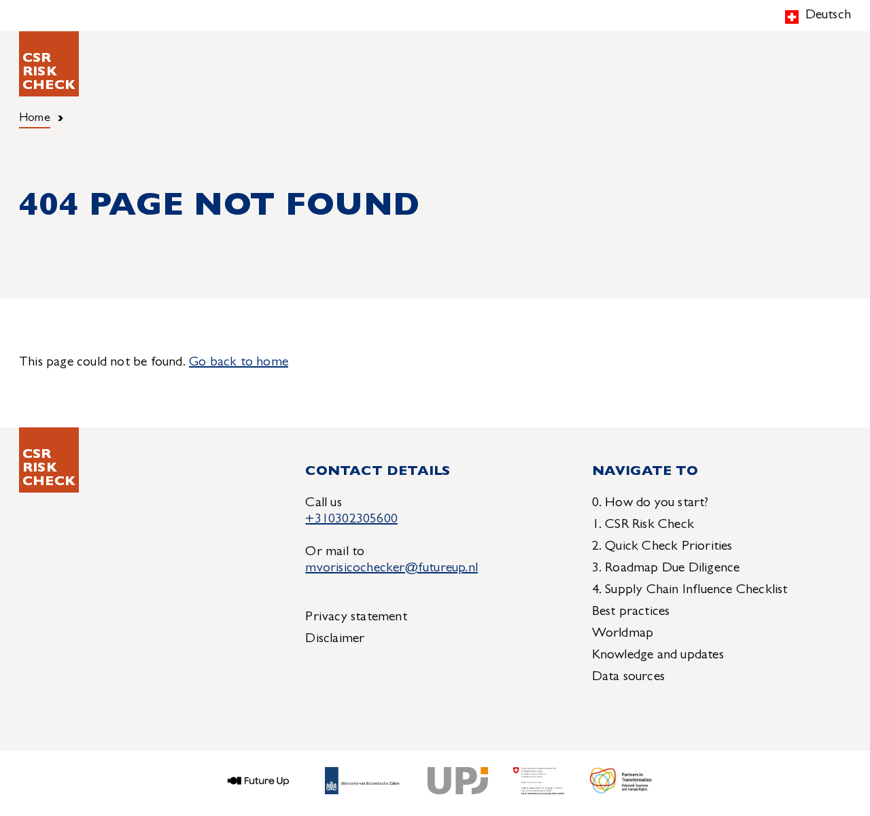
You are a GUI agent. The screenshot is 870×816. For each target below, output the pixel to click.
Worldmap (623, 634)
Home (34, 119)
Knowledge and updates (658, 655)
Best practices (631, 612)
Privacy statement (355, 617)
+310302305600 (351, 520)
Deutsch (828, 15)
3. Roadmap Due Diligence (666, 568)
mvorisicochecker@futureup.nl (391, 568)
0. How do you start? (650, 503)
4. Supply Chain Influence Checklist (690, 590)
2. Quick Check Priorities (662, 547)
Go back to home (238, 363)
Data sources (628, 677)
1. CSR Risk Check (643, 525)
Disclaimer (334, 639)
